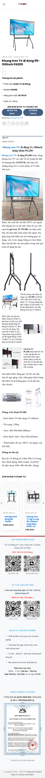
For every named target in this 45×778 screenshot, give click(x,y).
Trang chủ (7, 57)
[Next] (43, 508)
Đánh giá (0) (8, 142)
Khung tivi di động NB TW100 (11, 519)
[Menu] (4, 4)
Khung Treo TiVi (21, 57)
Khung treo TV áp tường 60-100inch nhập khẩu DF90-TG (32, 521)
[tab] (22, 138)
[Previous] (1, 508)
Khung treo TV (11, 147)
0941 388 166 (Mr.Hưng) (22, 552)
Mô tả (5, 138)
